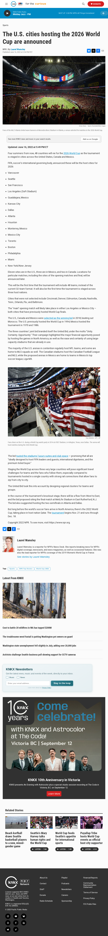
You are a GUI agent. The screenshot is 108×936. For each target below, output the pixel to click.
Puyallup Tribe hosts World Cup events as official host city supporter (91, 838)
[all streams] (104, 13)
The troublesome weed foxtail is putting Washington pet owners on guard (38, 636)
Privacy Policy (46, 687)
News (22, 677)
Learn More (54, 793)
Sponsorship (67, 901)
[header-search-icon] (83, 4)
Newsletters (67, 889)
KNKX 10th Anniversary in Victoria (54, 780)
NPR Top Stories (25, 569)
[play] (7, 13)
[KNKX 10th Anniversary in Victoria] (54, 735)
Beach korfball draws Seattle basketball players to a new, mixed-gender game (16, 839)
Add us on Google (90, 139)
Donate (97, 4)
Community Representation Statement (89, 885)
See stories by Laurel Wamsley (33, 557)
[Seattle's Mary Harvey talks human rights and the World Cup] (41, 822)
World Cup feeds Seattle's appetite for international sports (65, 838)
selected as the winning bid (58, 318)
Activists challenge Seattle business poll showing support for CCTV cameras (39, 654)
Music (11, 677)
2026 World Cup (71, 153)
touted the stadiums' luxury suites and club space (42, 456)
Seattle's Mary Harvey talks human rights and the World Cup (40, 838)
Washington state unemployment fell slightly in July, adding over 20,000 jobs (39, 645)
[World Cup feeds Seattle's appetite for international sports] (66, 822)
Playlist (64, 878)
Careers (65, 895)
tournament (58, 512)
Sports (5, 25)
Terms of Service (90, 893)
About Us (43, 878)
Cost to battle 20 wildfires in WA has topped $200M (27, 627)
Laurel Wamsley (18, 49)
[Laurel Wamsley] (8, 544)
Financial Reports (90, 878)
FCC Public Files (89, 904)
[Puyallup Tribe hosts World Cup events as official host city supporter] (91, 822)
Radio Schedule (46, 901)
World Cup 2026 (42, 569)
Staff (42, 889)
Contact (43, 884)
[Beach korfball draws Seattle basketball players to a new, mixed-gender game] (16, 822)
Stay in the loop (62, 683)
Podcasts (65, 884)
